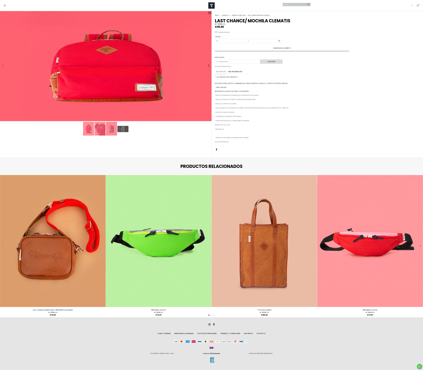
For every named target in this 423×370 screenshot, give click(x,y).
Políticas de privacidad (207, 333)
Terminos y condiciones (230, 333)
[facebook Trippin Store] (214, 325)
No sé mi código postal (223, 66)
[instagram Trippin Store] (209, 325)
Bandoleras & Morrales (184, 333)
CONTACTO (260, 333)
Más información (235, 72)
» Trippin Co (225, 15)
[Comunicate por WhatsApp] (419, 366)
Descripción (221, 72)
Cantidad (218, 37)
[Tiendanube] (211, 354)
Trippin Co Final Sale (239, 15)
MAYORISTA (248, 333)
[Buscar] (308, 4)
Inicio (217, 15)
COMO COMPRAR (164, 333)
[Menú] (5, 5)
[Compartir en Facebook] (216, 149)
